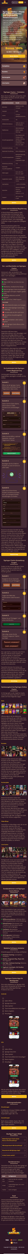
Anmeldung (21, 2)
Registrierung (14, 2)
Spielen (14, 202)
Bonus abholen (14, 56)
